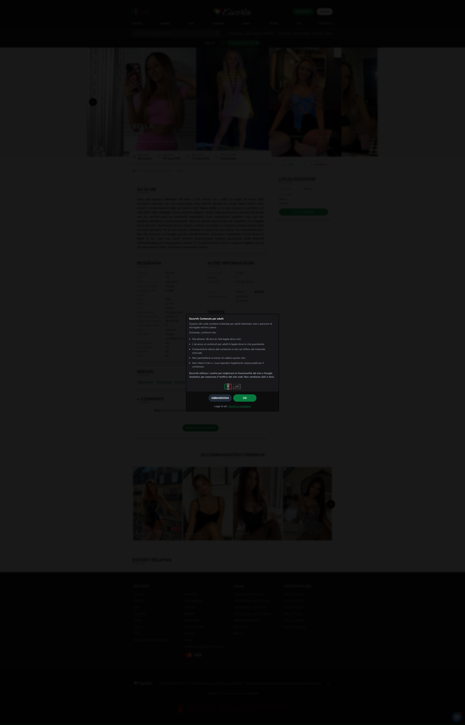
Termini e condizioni (240, 406)
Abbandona (220, 398)
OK (245, 398)
